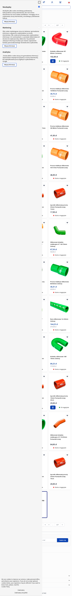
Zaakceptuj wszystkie (21, 593)
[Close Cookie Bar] (39, 2)
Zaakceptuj (21, 590)
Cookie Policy (6, 587)
